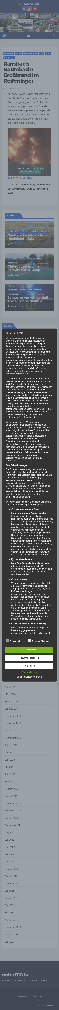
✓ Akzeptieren (29, 649)
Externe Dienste (40, 641)
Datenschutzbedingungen (29, 676)
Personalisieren (29, 672)
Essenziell (15, 641)
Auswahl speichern (29, 658)
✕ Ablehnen (29, 666)
